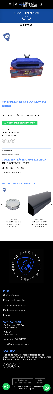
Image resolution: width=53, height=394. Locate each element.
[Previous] (1, 209)
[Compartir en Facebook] (9, 141)
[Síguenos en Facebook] (6, 365)
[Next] (51, 209)
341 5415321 (20, 339)
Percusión (32, 13)
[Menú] (10, 4)
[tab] (26, 150)
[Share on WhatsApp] (4, 141)
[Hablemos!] (47, 388)
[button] (6, 386)
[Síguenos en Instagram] (12, 365)
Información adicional (10, 155)
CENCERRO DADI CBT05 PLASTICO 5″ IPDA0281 (39, 224)
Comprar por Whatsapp (21, 123)
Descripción (7, 150)
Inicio (17, 13)
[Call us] (17, 365)
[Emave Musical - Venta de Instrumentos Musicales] (28, 4)
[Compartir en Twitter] (13, 141)
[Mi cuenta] (41, 4)
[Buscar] (16, 4)
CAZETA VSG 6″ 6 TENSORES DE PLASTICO (13, 224)
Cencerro (13, 135)
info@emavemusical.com (16, 344)
